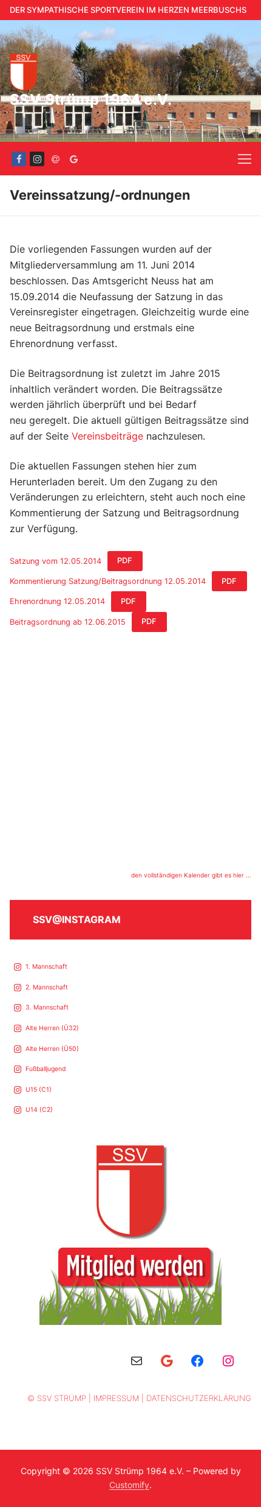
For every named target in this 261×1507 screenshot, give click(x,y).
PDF (124, 560)
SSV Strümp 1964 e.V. (91, 99)
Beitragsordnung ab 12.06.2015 (68, 621)
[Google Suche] (73, 159)
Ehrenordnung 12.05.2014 (57, 601)
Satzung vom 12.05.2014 (55, 560)
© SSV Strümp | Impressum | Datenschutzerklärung (139, 1398)
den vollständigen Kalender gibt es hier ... (191, 875)
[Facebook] (19, 159)
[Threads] (55, 159)
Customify (129, 1485)
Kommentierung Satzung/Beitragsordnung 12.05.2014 (108, 581)
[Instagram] (37, 159)
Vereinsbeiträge (107, 436)
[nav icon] (244, 159)
